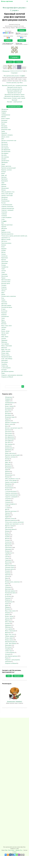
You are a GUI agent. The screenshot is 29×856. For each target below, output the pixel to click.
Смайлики (4, 213)
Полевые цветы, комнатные (8, 296)
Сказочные (4, 212)
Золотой (8, 82)
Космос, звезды (5, 331)
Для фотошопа (5, 160)
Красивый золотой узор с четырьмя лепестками (14, 85)
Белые (3, 246)
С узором (22, 75)
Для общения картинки (7, 371)
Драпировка (4, 162)
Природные (4, 340)
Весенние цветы (5, 283)
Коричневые (4, 257)
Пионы (3, 294)
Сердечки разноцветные (7, 208)
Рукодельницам (5, 201)
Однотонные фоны (6, 243)
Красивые (4, 177)
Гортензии (4, 289)
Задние (3, 164)
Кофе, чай (4, 175)
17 (22, 71)
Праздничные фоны (6, 356)
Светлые (3, 270)
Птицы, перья (5, 353)
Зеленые (3, 254)
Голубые (3, 250)
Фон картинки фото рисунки (11, 75)
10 (12, 71)
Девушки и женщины (7, 135)
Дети (2, 138)
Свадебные (4, 364)
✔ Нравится (18, 62)
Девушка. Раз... (19, 850)
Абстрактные (4, 109)
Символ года (4, 366)
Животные (4, 347)
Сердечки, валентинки (7, 206)
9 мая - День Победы (6, 358)
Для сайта (4, 155)
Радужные (4, 312)
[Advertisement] (14, 782)
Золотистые (4, 256)
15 (19, 71)
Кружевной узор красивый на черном (14, 94)
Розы (2, 298)
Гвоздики (3, 285)
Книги (3, 173)
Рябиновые (4, 342)
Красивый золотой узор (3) (14, 87)
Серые (3, 268)
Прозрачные (4, 197)
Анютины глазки (5, 281)
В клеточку (4, 311)
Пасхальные (4, 362)
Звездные (3, 327)
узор (18, 82)
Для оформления (5, 149)
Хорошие (3, 226)
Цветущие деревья (6, 305)
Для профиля (4, 153)
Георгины (3, 287)
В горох (3, 309)
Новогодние (4, 360)
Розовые (3, 265)
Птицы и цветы (5, 355)
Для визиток (4, 144)
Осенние (3, 338)
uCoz (15, 852)
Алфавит (3, 113)
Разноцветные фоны (6, 307)
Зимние (3, 329)
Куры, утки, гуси (5, 349)
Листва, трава (5, 333)
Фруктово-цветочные (7, 224)
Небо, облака (4, 336)
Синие (3, 272)
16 (20, 71)
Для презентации (5, 151)
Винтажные (4, 127)
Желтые (3, 252)
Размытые (4, 314)
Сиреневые (4, 274)
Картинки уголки (5, 232)
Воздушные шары (6, 129)
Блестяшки (4, 122)
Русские (3, 202)
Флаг (2, 223)
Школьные (4, 228)
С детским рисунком (6, 204)
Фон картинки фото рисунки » (14, 8)
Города (3, 131)
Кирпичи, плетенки (6, 169)
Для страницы (5, 157)
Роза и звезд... (11, 850)
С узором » (14, 10)
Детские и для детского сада (8, 140)
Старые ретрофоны (6, 217)
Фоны (21, 82)
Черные (3, 278)
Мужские (3, 186)
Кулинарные (4, 180)
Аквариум (4, 111)
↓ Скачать (10, 62)
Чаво (6, 850)
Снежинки (4, 215)
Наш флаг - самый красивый (14, 101)
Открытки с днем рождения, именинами (11, 375)
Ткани (3, 318)
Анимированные (5, 114)
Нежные (3, 190)
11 (13, 71)
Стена (3, 219)
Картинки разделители (7, 234)
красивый (13, 82)
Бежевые (3, 245)
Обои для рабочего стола (7, 191)
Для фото (3, 158)
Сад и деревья (5, 344)
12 (15, 71)
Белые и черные (5, 118)
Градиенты (4, 133)
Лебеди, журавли (5, 351)
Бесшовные (4, 120)
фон (25, 80)
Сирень (3, 300)
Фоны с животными (6, 345)
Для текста (4, 241)
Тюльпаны (4, 301)
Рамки (3, 373)
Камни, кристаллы (6, 166)
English (3, 230)
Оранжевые (4, 263)
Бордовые (3, 248)
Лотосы (3, 290)
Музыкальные (5, 188)
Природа (3, 322)
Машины (3, 184)
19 (25, 71)
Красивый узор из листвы (14, 92)
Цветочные (4, 303)
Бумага (3, 124)
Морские (3, 334)
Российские (4, 199)
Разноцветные (5, 316)
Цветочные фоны (5, 279)
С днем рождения (6, 367)
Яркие (3, 320)
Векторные (4, 125)
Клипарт (3, 171)
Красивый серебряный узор (14, 91)
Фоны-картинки (7, 1)
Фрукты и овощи (5, 239)
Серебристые (4, 267)
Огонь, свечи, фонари (7, 193)
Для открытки (5, 147)
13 (16, 71)
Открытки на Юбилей (7, 377)
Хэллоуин (4, 369)
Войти (9, 676)
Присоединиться (18, 676)
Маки (2, 292)
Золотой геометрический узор (14, 89)
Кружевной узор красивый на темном (14, 96)
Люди (2, 182)
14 (17, 71)
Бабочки (3, 116)
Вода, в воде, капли (6, 325)
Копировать (21, 30)
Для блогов (4, 142)
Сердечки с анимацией (7, 210)
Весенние (3, 323)
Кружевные (4, 179)
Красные (3, 259)
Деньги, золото (5, 136)
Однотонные (4, 261)
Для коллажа (4, 146)
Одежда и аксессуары (7, 195)
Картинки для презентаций (8, 168)
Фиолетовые (4, 276)
